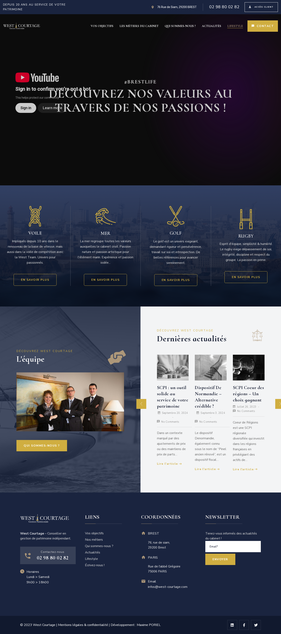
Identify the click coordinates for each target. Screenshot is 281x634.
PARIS (153, 557)
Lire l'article (167, 464)
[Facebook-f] (244, 625)
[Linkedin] (232, 625)
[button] (141, 404)
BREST (153, 533)
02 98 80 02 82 (224, 7)
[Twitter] (256, 625)
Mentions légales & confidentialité (83, 625)
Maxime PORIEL (149, 625)
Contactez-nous (52, 552)
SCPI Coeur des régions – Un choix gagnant (248, 394)
